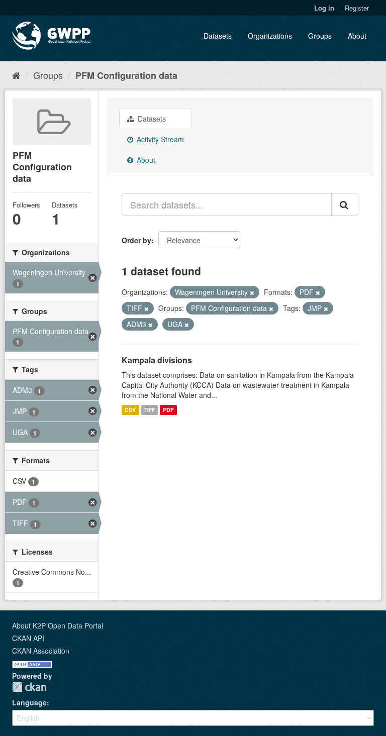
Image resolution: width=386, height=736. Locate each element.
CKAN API (28, 638)
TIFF (149, 409)
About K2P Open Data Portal (57, 625)
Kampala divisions (157, 360)
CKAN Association (40, 651)
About (357, 36)
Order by (136, 240)
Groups (320, 36)
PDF (168, 409)
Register (357, 8)
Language (29, 702)
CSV (130, 409)
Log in (324, 8)
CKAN (29, 687)
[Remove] (252, 292)
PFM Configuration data (126, 75)
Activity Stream (159, 139)
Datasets (218, 36)
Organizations (270, 36)
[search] (344, 204)
